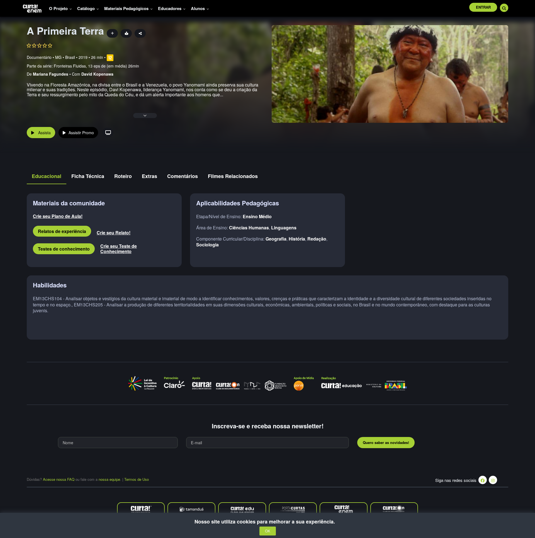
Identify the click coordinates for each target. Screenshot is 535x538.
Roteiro (123, 176)
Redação (316, 239)
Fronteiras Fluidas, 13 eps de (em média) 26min (96, 66)
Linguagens (283, 227)
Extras (149, 176)
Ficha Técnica (87, 176)
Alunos (198, 8)
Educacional (46, 176)
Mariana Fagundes (50, 74)
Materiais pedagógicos (127, 8)
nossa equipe (109, 479)
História (297, 239)
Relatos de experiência (62, 231)
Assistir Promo (81, 132)
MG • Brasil (65, 57)
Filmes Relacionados (233, 176)
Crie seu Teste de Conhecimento (118, 248)
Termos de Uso (136, 479)
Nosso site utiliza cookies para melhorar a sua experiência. (267, 521)
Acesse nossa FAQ (58, 479)
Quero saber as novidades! (386, 442)
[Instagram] (493, 480)
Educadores (170, 8)
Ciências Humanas (249, 227)
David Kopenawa (97, 74)
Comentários (182, 176)
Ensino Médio (257, 216)
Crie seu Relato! (113, 232)
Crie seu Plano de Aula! (57, 216)
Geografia (276, 239)
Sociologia (207, 244)
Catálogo (86, 8)
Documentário (39, 57)
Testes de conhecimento (64, 249)
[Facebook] (482, 480)
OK (267, 531)
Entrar (483, 7)
